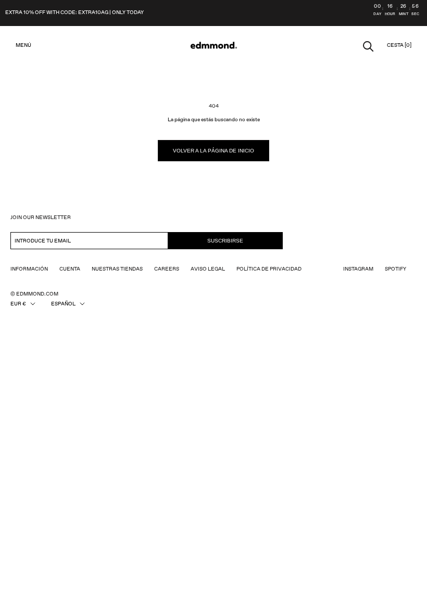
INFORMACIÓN (29, 269)
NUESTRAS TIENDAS (117, 269)
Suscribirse (225, 241)
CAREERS (166, 269)
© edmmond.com (34, 294)
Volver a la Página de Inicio (213, 151)
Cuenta (69, 269)
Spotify (395, 269)
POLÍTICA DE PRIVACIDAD (269, 269)
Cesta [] (399, 45)
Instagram (358, 269)
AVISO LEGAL (208, 269)
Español (63, 304)
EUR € (18, 304)
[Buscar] (368, 45)
